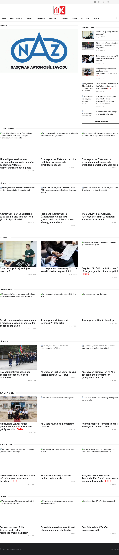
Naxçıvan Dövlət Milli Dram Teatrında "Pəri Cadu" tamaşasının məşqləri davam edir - (100, 478)
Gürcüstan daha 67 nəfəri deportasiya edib (95, 528)
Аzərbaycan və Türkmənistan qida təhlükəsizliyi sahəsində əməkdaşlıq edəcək (58, 162)
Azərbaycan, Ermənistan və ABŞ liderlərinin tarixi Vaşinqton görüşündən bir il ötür (98, 375)
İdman (74, 18)
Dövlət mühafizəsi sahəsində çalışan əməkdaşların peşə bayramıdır (107, 45)
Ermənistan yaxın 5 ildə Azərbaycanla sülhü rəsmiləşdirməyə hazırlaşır (14, 530)
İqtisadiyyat (40, 18)
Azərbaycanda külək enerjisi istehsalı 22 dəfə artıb (106, 113)
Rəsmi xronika (16, 18)
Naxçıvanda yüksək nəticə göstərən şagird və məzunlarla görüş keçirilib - (106, 72)
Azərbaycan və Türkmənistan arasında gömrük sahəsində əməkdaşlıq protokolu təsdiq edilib (100, 162)
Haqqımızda (115, 549)
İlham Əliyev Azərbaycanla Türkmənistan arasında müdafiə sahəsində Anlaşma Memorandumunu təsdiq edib (17, 163)
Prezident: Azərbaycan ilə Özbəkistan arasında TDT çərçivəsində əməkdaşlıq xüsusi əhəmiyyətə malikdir (57, 218)
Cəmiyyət (53, 18)
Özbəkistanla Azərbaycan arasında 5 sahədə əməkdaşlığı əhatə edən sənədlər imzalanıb (106, 100)
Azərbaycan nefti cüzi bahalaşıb (98, 320)
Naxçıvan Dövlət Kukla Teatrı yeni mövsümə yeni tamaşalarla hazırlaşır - (17, 478)
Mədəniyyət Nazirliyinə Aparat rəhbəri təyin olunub (56, 477)
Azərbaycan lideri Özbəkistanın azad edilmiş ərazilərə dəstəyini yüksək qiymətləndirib (16, 217)
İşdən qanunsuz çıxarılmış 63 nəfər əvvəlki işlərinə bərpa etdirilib (107, 58)
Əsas (4, 18)
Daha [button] (95, 18)
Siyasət (28, 18)
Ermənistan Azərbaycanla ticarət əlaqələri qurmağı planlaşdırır (58, 528)
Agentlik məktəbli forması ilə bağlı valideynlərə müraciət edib (100, 425)
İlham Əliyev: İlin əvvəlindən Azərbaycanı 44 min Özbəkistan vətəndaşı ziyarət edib (98, 217)
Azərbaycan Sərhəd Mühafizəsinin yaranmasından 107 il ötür (58, 373)
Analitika (64, 18)
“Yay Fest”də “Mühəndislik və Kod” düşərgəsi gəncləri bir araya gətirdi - (107, 86)
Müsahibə (85, 18)
